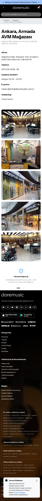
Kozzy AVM (30, 434)
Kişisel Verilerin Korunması (10, 390)
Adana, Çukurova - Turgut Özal (12, 465)
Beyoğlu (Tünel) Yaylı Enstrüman (28, 431)
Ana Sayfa (6, 20)
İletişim (4, 378)
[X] (8, 307)
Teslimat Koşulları (7, 375)
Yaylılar (3, 348)
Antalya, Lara (7, 467)
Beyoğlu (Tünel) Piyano (10, 431)
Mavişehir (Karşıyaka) (10, 456)
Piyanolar (4, 337)
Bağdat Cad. (29, 418)
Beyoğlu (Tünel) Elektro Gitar (12, 426)
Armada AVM (7, 445)
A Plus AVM (6, 415)
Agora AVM (6, 454)
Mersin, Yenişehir (17, 470)
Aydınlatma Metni (7, 399)
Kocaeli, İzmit (7, 470)
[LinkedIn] (17, 307)
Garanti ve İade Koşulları (10, 369)
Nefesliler (4, 351)
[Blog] (35, 307)
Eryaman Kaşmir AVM (20, 445)
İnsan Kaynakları (7, 366)
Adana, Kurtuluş (29, 465)
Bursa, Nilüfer (17, 467)
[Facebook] (3, 307)
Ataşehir (34, 415)
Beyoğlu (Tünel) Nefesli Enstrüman (13, 428)
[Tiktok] (26, 307)
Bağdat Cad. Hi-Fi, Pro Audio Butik (13, 418)
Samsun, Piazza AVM (9, 473)
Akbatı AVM (15, 415)
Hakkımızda (5, 364)
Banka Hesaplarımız (8, 372)
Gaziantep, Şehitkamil (29, 467)
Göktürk (5, 434)
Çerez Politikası (6, 396)
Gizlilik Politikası (6, 393)
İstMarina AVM (14, 434)
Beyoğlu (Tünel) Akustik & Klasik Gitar (14, 420)
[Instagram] (21, 307)
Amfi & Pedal (6, 346)
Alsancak (15, 454)
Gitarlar (4, 343)
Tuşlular (4, 340)
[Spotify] (30, 307)
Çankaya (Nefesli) (24, 454)
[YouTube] (12, 307)
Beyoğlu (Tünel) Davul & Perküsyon (13, 423)
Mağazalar (16, 20)
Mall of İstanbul (7, 436)
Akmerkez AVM (25, 415)
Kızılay (30, 445)
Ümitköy (36, 445)
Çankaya (34, 454)
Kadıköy (22, 434)
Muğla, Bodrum (29, 470)
